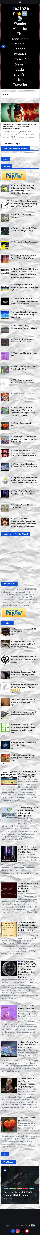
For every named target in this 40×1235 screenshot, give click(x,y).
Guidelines (18, 1188)
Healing (25, 1188)
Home (6, 94)
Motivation (7, 1191)
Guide (11, 1188)
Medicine (33, 1188)
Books (6, 1188)
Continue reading (10, 143)
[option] (20, 1185)
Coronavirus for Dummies (17, 1194)
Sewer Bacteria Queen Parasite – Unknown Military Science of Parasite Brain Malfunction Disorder (19, 126)
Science (23, 1191)
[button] (34, 1162)
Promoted (16, 1191)
